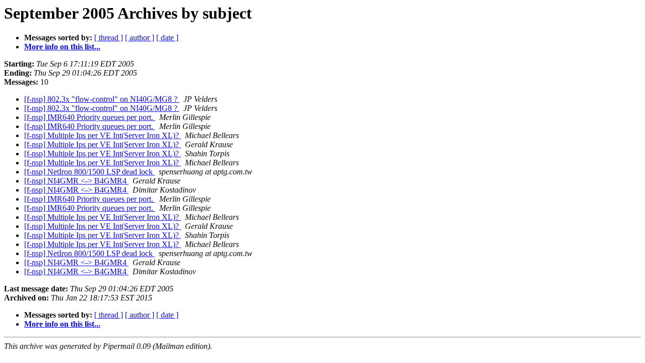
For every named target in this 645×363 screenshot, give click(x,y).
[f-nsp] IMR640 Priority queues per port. (89, 117)
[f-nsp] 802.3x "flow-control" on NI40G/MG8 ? (101, 99)
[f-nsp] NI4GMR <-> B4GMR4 (76, 180)
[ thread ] (108, 37)
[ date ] (167, 37)
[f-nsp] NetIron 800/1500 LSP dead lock (89, 171)
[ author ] (139, 37)
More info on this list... (62, 46)
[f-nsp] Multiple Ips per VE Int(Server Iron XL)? (102, 135)
